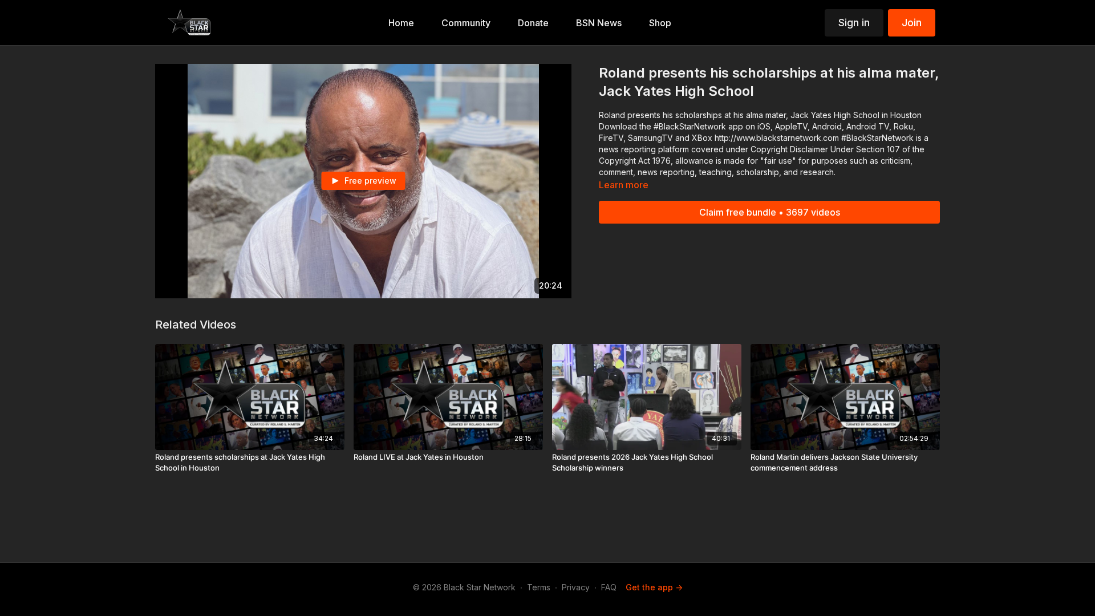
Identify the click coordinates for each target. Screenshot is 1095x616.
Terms (538, 587)
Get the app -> (654, 587)
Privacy (576, 587)
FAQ (609, 587)
